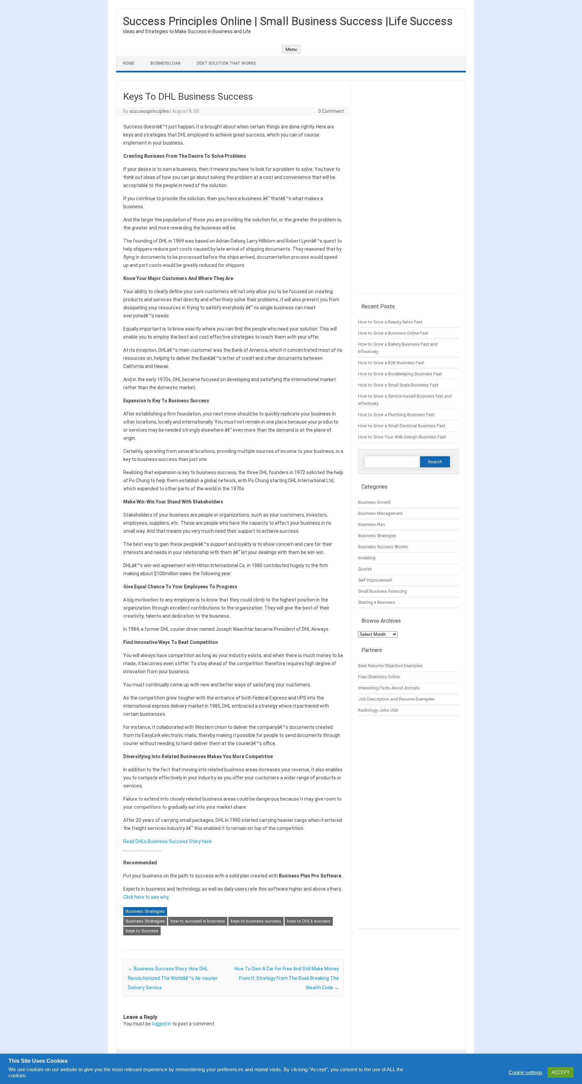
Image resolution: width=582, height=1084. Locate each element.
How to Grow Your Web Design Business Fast (402, 436)
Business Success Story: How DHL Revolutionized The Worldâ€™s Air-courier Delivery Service (173, 978)
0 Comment (331, 111)
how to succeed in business (197, 921)
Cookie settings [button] (526, 1072)
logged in (161, 1023)
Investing (367, 557)
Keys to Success (142, 930)
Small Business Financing (382, 591)
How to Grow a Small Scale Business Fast (398, 385)
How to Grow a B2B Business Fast (391, 362)
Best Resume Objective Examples (390, 665)
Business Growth (374, 502)
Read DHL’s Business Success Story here (167, 841)
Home (128, 63)
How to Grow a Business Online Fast (393, 333)
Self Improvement (375, 580)
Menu (291, 49)
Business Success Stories (383, 546)
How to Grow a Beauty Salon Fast (390, 321)
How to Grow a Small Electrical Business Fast (401, 425)
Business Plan (371, 524)
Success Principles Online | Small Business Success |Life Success (288, 21)
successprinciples (149, 111)
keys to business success (256, 921)
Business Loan (166, 63)
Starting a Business (376, 602)
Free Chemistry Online (379, 676)
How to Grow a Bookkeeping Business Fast (400, 373)
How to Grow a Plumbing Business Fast (396, 414)
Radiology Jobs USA (378, 710)
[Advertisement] (408, 191)
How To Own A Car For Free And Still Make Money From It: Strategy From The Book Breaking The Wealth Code (286, 978)
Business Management (380, 513)
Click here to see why (145, 897)
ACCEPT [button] (561, 1072)
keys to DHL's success (308, 921)
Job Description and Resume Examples (396, 699)
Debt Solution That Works (226, 63)
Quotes (365, 568)
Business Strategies (145, 911)
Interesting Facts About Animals (389, 687)
